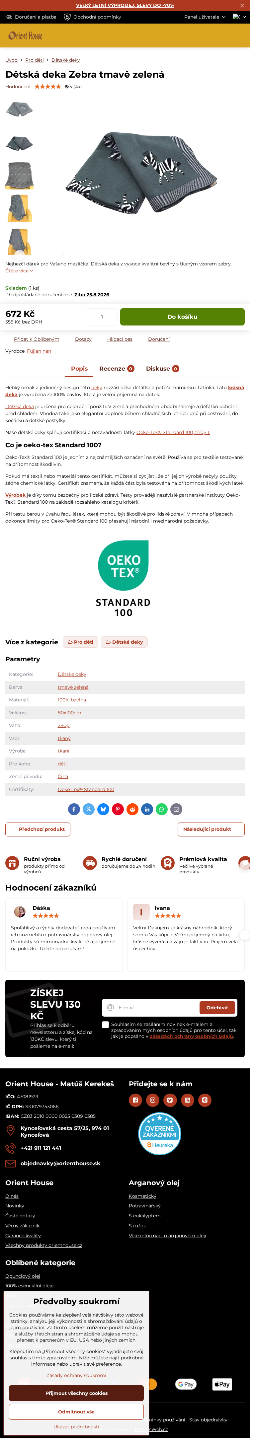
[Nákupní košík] (226, 35)
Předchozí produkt (42, 829)
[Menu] (242, 35)
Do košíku (182, 316)
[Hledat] (210, 35)
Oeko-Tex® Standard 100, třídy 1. (173, 432)
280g (64, 725)
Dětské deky (72, 674)
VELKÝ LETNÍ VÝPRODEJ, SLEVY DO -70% (125, 5)
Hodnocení (18, 87)
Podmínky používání (161, 1420)
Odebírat (217, 1008)
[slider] (48, 86)
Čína (63, 776)
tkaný (64, 738)
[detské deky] (125, 627)
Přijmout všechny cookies (76, 1393)
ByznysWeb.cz (151, 1429)
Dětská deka (19, 406)
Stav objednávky (208, 1420)
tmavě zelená (73, 687)
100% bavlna (72, 700)
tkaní (63, 751)
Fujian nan (39, 351)
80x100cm (69, 713)
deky (96, 388)
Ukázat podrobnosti (76, 1427)
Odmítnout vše (76, 1412)
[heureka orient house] (159, 1154)
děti (62, 764)
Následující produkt (207, 829)
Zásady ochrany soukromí (76, 1375)
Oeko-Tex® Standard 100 (86, 789)
